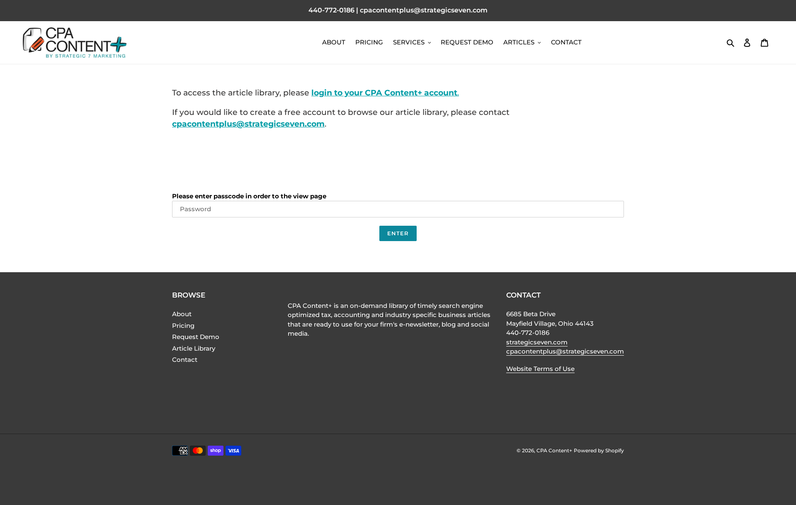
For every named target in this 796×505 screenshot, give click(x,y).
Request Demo (195, 337)
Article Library (193, 348)
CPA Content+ (554, 450)
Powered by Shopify (599, 450)
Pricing (183, 325)
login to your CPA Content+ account (384, 93)
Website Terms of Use (540, 369)
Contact (184, 360)
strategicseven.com (537, 342)
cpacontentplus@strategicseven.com (248, 124)
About (182, 314)
